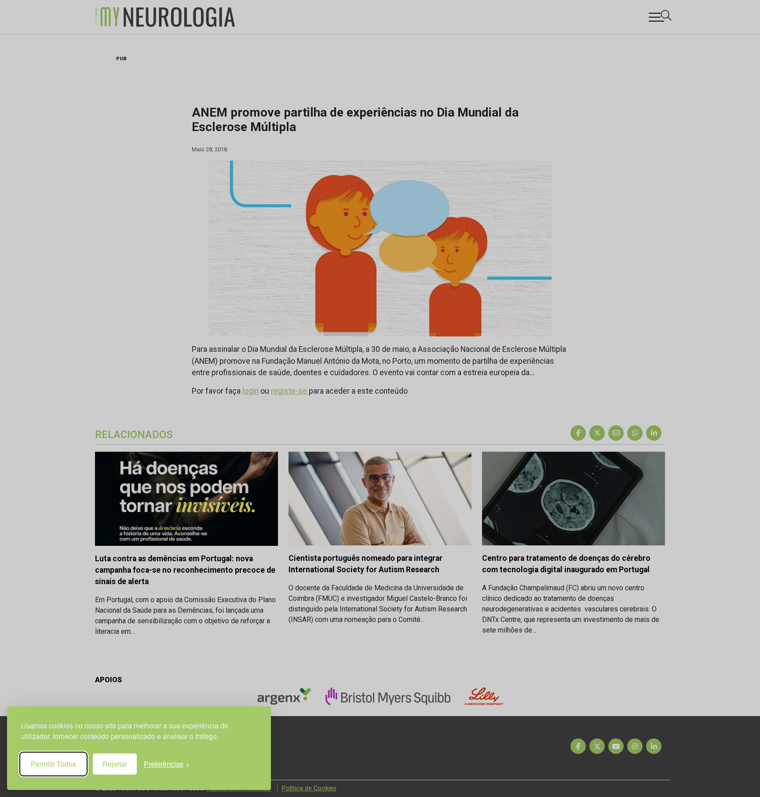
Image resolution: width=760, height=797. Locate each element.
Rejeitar (114, 764)
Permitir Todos (53, 764)
